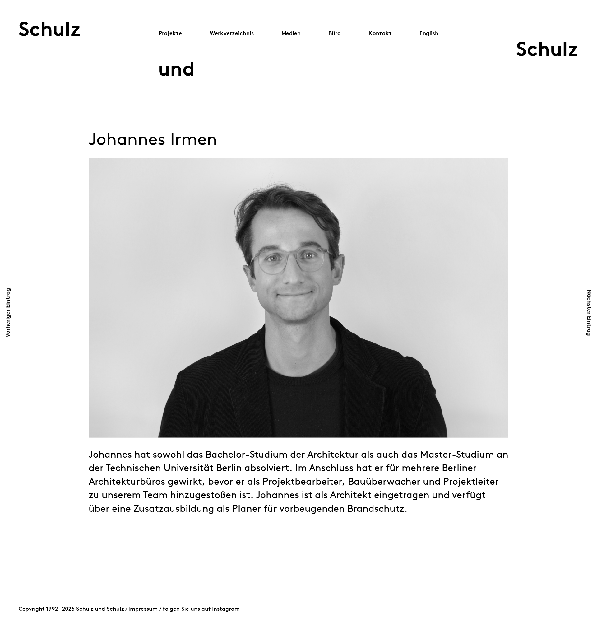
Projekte (170, 33)
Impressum (143, 608)
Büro (334, 33)
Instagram (226, 608)
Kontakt (380, 33)
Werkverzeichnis (232, 33)
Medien (291, 33)
